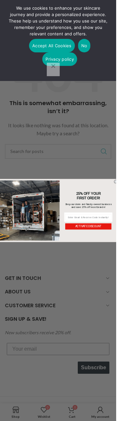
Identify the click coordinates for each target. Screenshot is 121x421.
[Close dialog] (115, 181)
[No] (53, 69)
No (84, 45)
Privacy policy (59, 59)
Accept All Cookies (52, 45)
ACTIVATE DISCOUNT (88, 226)
